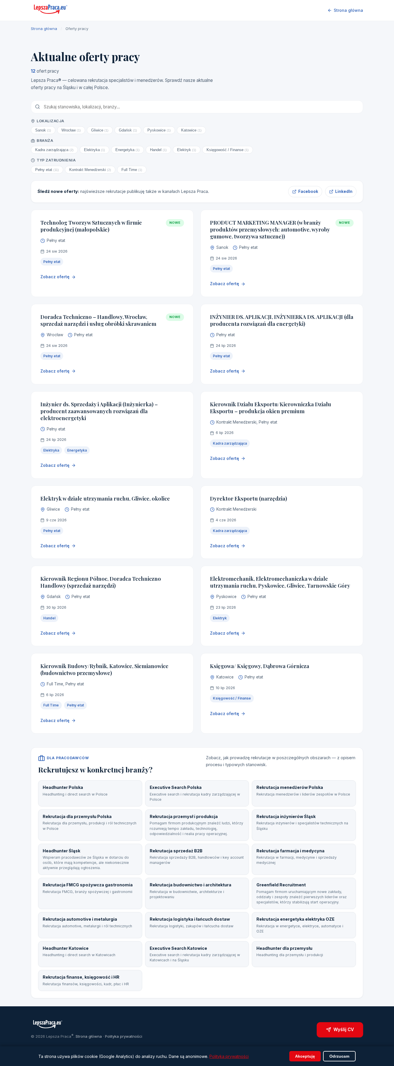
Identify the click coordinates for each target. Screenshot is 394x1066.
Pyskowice (159, 130)
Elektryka (94, 150)
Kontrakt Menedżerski (90, 170)
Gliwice (99, 130)
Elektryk (186, 150)
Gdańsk (128, 130)
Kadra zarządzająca (54, 150)
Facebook (308, 191)
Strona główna (348, 10)
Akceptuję (305, 1056)
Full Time (131, 170)
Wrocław (71, 130)
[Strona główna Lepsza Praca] (51, 10)
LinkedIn (343, 191)
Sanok (43, 130)
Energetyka (127, 150)
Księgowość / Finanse (228, 150)
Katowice (191, 130)
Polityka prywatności (123, 1036)
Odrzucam (339, 1056)
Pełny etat (47, 170)
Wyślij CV (343, 1029)
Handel (158, 150)
